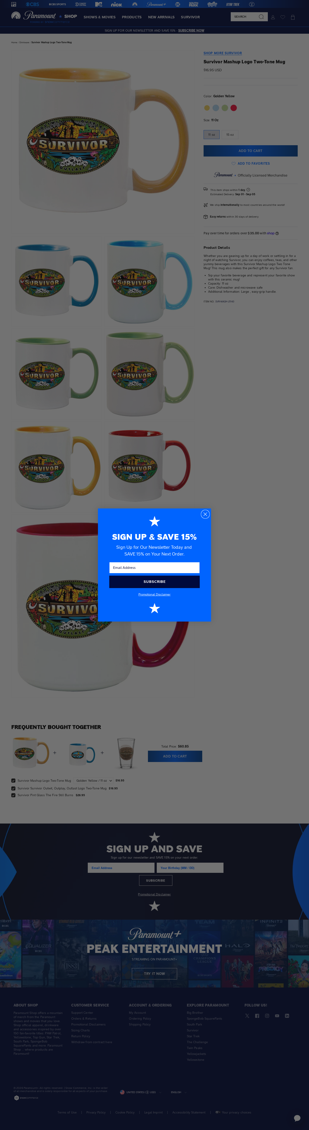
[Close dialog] (205, 514)
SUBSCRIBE (155, 581)
